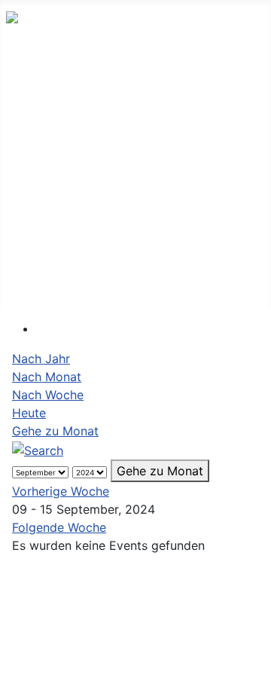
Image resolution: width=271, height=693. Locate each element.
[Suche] (37, 448)
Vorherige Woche (60, 491)
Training (44, 245)
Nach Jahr (41, 358)
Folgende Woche (59, 527)
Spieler (41, 179)
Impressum (130, 613)
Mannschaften (64, 146)
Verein (39, 212)
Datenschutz (135, 646)
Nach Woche (48, 394)
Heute (29, 412)
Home (38, 79)
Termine (44, 113)
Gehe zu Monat (55, 430)
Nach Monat (46, 376)
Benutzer (47, 278)
